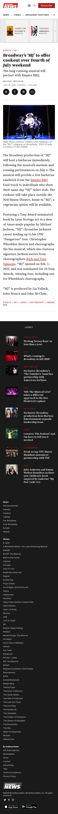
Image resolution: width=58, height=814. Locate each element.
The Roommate (10, 724)
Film (26, 388)
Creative (7, 513)
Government (31, 448)
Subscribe (46, 5)
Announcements (10, 506)
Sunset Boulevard (11, 680)
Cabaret (6, 561)
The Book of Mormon (13, 691)
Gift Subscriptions (11, 750)
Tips (5, 769)
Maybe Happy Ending (13, 628)
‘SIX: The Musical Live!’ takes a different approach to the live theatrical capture (37, 396)
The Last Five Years (12, 702)
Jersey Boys (31, 337)
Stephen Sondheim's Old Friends (18, 669)
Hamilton (7, 598)
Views (17, 15)
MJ (15, 50)
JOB (5, 617)
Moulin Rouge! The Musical (15, 635)
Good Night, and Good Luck (15, 587)
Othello (6, 646)
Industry (6, 509)
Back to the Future (11, 557)
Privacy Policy (9, 776)
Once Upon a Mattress (13, 643)
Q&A (26, 465)
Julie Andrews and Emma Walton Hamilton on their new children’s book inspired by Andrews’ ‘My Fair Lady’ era (39, 476)
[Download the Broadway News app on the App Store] (11, 806)
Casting (6, 517)
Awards (6, 532)
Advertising (8, 765)
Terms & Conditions (12, 772)
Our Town (7, 650)
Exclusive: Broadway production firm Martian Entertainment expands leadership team (38, 417)
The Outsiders (9, 713)
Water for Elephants (12, 732)
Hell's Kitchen (9, 606)
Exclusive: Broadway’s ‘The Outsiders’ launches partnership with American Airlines (38, 375)
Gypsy (6, 591)
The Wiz (7, 728)
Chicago (7, 565)
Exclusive (29, 409)
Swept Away (8, 683)
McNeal (6, 632)
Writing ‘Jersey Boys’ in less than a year (38, 343)
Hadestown (8, 595)
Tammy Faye (9, 687)
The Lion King (9, 706)
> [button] (55, 31)
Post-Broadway (10, 524)
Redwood (7, 654)
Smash (6, 665)
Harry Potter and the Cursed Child (18, 602)
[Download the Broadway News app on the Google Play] (29, 806)
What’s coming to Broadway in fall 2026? (37, 358)
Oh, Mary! (7, 639)
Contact (6, 761)
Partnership (37, 302)
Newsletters (8, 754)
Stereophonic (9, 672)
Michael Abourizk (13, 81)
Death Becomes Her (12, 572)
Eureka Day (8, 580)
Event (27, 430)
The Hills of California (13, 698)
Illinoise (6, 613)
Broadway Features (37, 15)
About (6, 758)
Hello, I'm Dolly (10, 609)
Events (7, 50)
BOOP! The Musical (12, 554)
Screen (6, 528)
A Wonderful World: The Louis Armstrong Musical (25, 546)
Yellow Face (8, 739)
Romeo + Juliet (10, 658)
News (6, 15)
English (6, 576)
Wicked (6, 735)
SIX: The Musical (10, 661)
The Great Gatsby (11, 695)
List (26, 352)
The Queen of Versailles (14, 721)
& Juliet (6, 543)
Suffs (5, 676)
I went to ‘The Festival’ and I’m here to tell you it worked (39, 437)
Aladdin (6, 550)
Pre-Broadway (9, 520)
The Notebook (10, 709)
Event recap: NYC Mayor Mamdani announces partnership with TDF (38, 454)
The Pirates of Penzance (14, 717)
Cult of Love (8, 569)
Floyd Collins (9, 583)
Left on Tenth (9, 620)
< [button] (3, 31)
